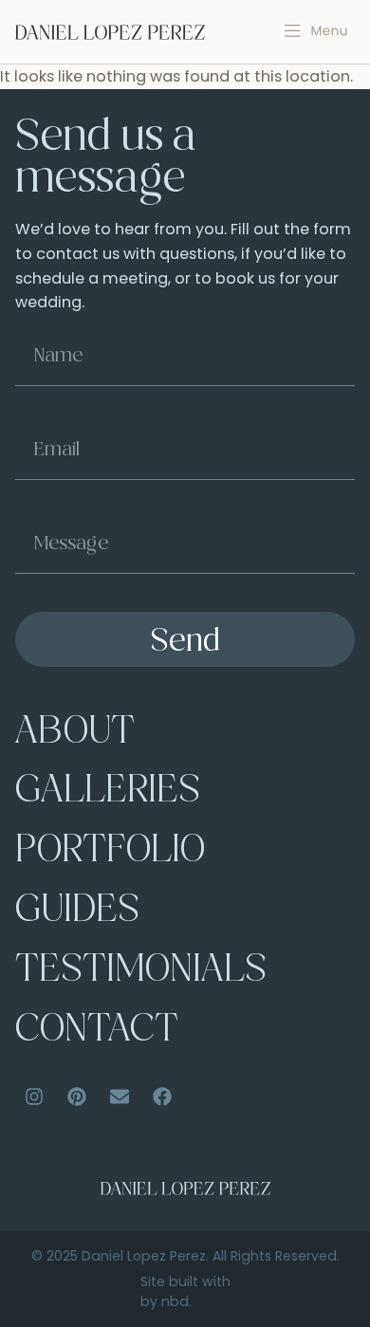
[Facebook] (162, 1096)
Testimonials (141, 971)
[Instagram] (34, 1096)
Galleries (107, 792)
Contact (96, 1031)
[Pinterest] (77, 1096)
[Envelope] (120, 1096)
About (75, 733)
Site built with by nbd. (185, 1291)
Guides (77, 912)
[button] (316, 31)
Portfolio (110, 852)
